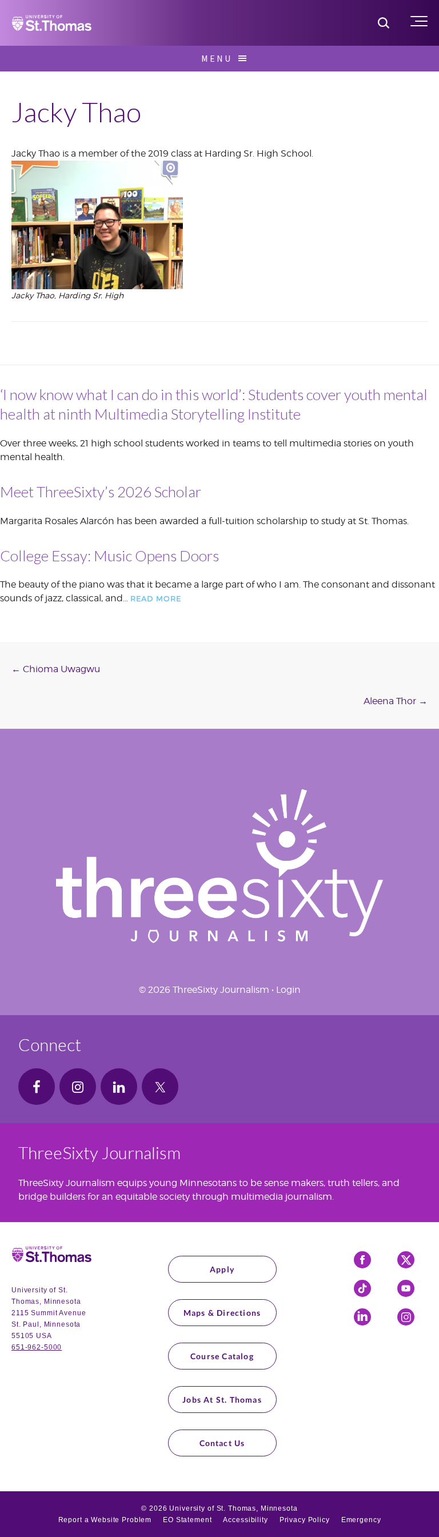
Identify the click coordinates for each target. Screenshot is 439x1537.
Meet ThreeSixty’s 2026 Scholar (100, 491)
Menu (216, 58)
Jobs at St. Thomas (222, 1399)
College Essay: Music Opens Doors (109, 555)
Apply (222, 1269)
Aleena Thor (396, 701)
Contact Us (222, 1443)
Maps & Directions (222, 1313)
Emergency (361, 1520)
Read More (155, 598)
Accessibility (245, 1520)
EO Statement (187, 1520)
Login (288, 989)
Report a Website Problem (105, 1520)
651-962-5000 (36, 1347)
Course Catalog (222, 1356)
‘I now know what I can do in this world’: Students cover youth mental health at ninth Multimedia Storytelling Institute (214, 404)
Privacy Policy (305, 1520)
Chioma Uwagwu (55, 669)
